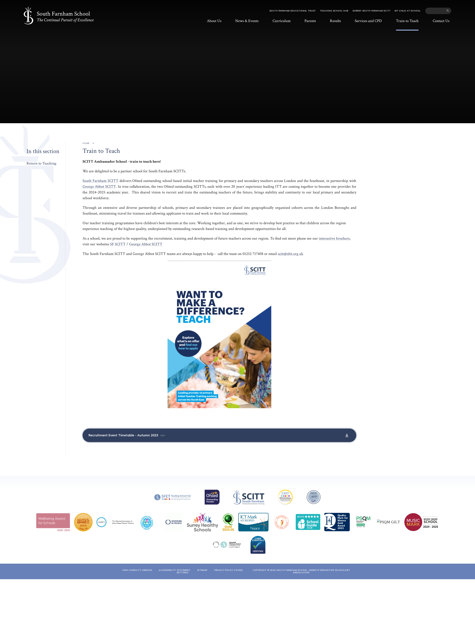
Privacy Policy (223, 570)
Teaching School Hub (334, 10)
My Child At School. (408, 10)
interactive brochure (334, 238)
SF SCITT (118, 244)
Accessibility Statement (175, 570)
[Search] (447, 11)
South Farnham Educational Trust (292, 10)
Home (86, 143)
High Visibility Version (137, 570)
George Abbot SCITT (99, 186)
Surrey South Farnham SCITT (372, 10)
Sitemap (202, 570)
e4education (301, 572)
